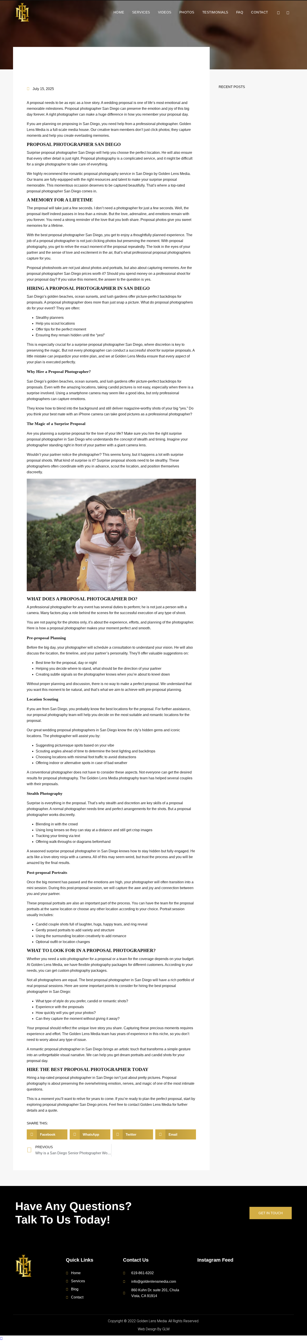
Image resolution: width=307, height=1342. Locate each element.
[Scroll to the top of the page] (1, 1338)
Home (118, 12)
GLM (165, 1329)
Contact (259, 12)
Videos (164, 12)
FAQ (239, 12)
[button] (47, 1134)
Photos (186, 12)
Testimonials (215, 12)
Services (141, 12)
